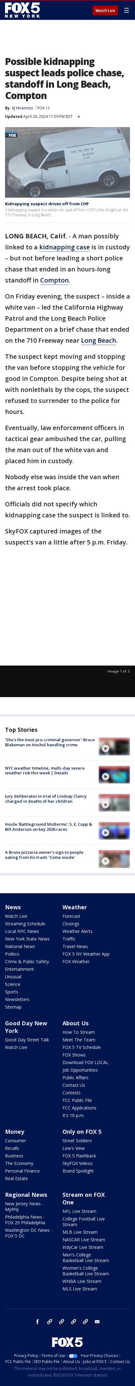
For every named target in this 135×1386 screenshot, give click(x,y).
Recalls (12, 1148)
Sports (11, 992)
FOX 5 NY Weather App (86, 954)
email (97, 1322)
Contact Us (73, 1085)
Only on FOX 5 (81, 1131)
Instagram (50, 1322)
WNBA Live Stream (81, 1281)
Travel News (75, 946)
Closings (70, 924)
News (13, 907)
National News (20, 946)
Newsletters (17, 999)
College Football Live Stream (83, 1221)
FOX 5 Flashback (79, 1156)
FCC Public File (77, 1100)
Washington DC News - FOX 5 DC (28, 1233)
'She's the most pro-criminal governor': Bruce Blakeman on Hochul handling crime (50, 742)
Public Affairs (75, 1077)
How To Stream (78, 1032)
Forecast (71, 916)
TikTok (62, 1322)
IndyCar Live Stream (82, 1247)
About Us (75, 1023)
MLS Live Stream (79, 1289)
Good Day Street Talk (27, 1040)
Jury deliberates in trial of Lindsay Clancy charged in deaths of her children (46, 798)
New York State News (27, 939)
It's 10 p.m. (73, 1115)
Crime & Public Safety (27, 961)
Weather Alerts (77, 931)
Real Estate (16, 1178)
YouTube (73, 1322)
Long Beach (98, 340)
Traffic (69, 939)
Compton (54, 280)
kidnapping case (64, 247)
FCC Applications (79, 1108)
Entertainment (19, 969)
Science (12, 984)
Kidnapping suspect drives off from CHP (47, 204)
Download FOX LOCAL (85, 1062)
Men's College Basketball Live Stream (85, 1257)
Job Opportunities (80, 1070)
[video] (114, 746)
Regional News (26, 1194)
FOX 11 (43, 108)
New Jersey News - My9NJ (24, 1206)
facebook (38, 1322)
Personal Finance (22, 1171)
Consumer (15, 1141)
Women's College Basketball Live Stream (85, 1271)
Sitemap (13, 1007)
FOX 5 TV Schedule (81, 1047)
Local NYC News (22, 931)
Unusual (13, 977)
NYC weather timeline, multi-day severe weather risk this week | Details (45, 770)
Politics (12, 954)
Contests (71, 1093)
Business (14, 1156)
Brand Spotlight (78, 1171)
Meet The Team (78, 1040)
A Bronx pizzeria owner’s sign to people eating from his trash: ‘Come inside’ (44, 854)
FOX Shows (74, 1055)
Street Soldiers (77, 1141)
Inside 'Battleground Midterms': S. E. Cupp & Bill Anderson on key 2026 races (48, 826)
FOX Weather (75, 961)
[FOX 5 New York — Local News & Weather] (23, 10)
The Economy (19, 1163)
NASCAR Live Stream (83, 1240)
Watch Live (105, 11)
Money (14, 1131)
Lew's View (73, 1148)
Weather (74, 907)
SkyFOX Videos (77, 1163)
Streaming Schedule (25, 924)
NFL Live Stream (79, 1211)
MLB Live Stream (80, 1232)
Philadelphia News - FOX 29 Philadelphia (25, 1220)
